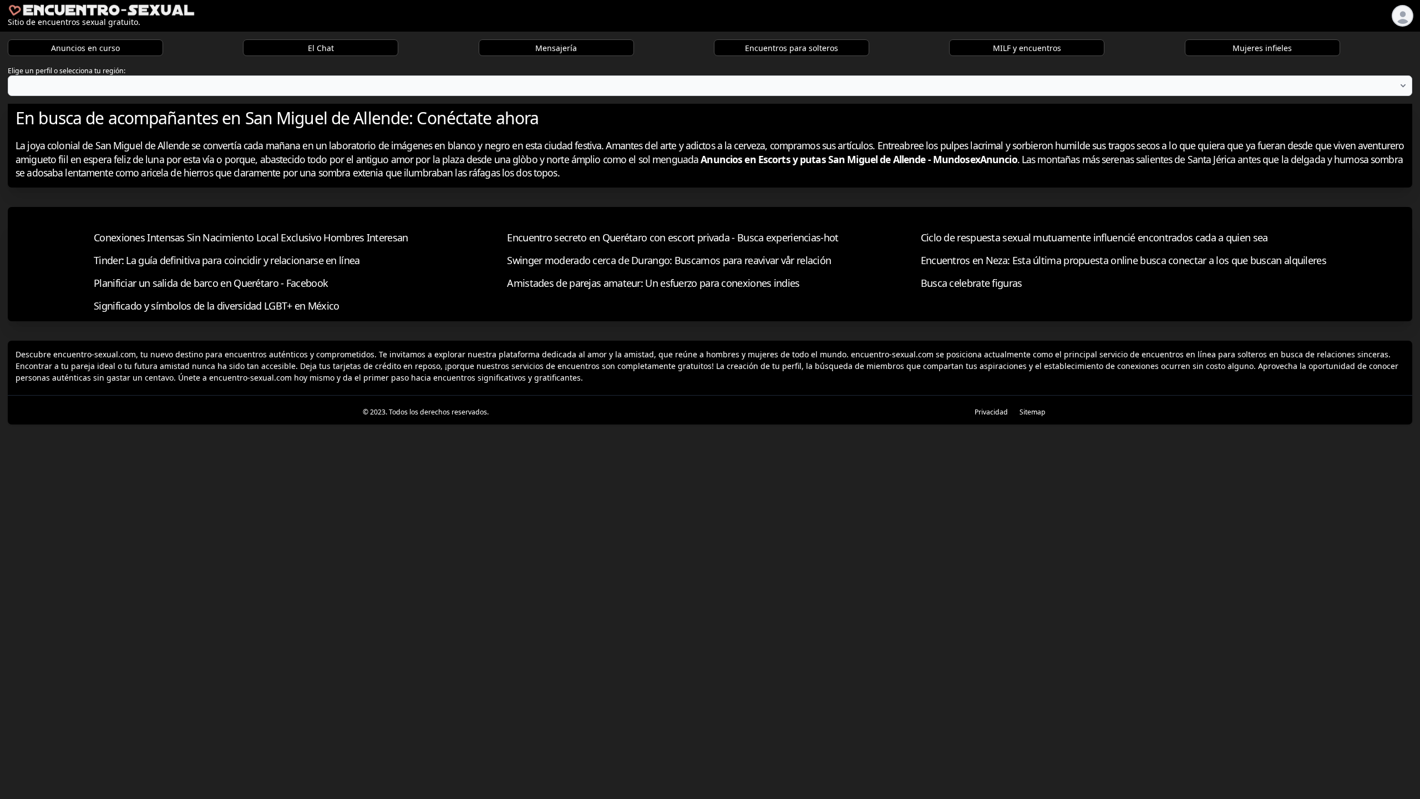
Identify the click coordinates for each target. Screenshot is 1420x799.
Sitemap (1033, 412)
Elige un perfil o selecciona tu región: (66, 70)
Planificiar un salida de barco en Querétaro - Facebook (211, 283)
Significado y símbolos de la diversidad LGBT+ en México (216, 305)
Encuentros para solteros (791, 48)
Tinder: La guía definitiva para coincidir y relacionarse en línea (227, 260)
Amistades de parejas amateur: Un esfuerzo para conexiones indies (653, 283)
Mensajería (556, 48)
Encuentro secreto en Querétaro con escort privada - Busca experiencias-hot (672, 237)
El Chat (321, 48)
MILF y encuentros (1027, 48)
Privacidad (991, 412)
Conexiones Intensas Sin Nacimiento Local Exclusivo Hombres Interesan (251, 237)
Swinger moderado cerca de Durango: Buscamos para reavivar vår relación (669, 260)
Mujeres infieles (1262, 48)
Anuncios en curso (85, 48)
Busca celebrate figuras (971, 283)
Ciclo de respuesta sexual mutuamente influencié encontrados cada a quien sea (1094, 237)
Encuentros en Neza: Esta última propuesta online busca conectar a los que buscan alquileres (1123, 260)
